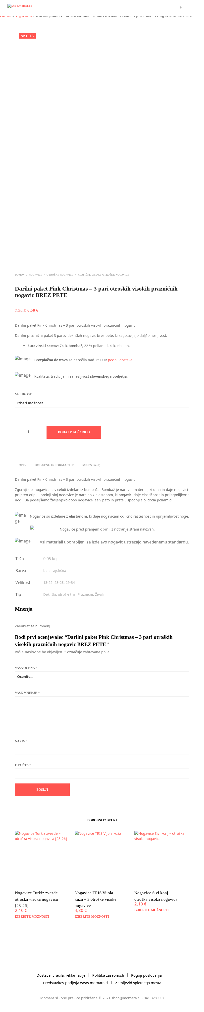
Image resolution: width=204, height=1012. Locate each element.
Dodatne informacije (54, 465)
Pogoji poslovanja (146, 975)
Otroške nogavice (60, 274)
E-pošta (23, 765)
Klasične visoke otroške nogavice (103, 274)
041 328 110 (154, 998)
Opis (22, 465)
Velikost (23, 394)
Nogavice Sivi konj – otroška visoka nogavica (155, 896)
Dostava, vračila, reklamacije (61, 975)
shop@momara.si (126, 998)
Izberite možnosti (32, 916)
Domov (20, 274)
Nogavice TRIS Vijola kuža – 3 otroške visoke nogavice (95, 899)
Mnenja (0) (91, 465)
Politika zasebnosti (108, 975)
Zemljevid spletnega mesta (138, 982)
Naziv (21, 741)
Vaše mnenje (27, 693)
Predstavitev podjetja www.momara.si (75, 982)
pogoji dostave (120, 359)
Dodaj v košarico (74, 432)
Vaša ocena (26, 668)
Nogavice (35, 274)
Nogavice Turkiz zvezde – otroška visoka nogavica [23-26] (38, 899)
